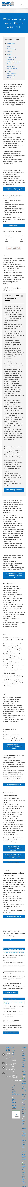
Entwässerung (11, 49)
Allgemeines (11, 43)
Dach (9, 46)
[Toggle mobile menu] (25, 5)
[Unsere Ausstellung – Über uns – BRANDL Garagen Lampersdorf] (14, 952)
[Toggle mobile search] (21, 5)
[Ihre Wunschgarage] (14, 1002)
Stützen (9, 51)
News (24, 1048)
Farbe (9, 54)
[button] (14, 298)
